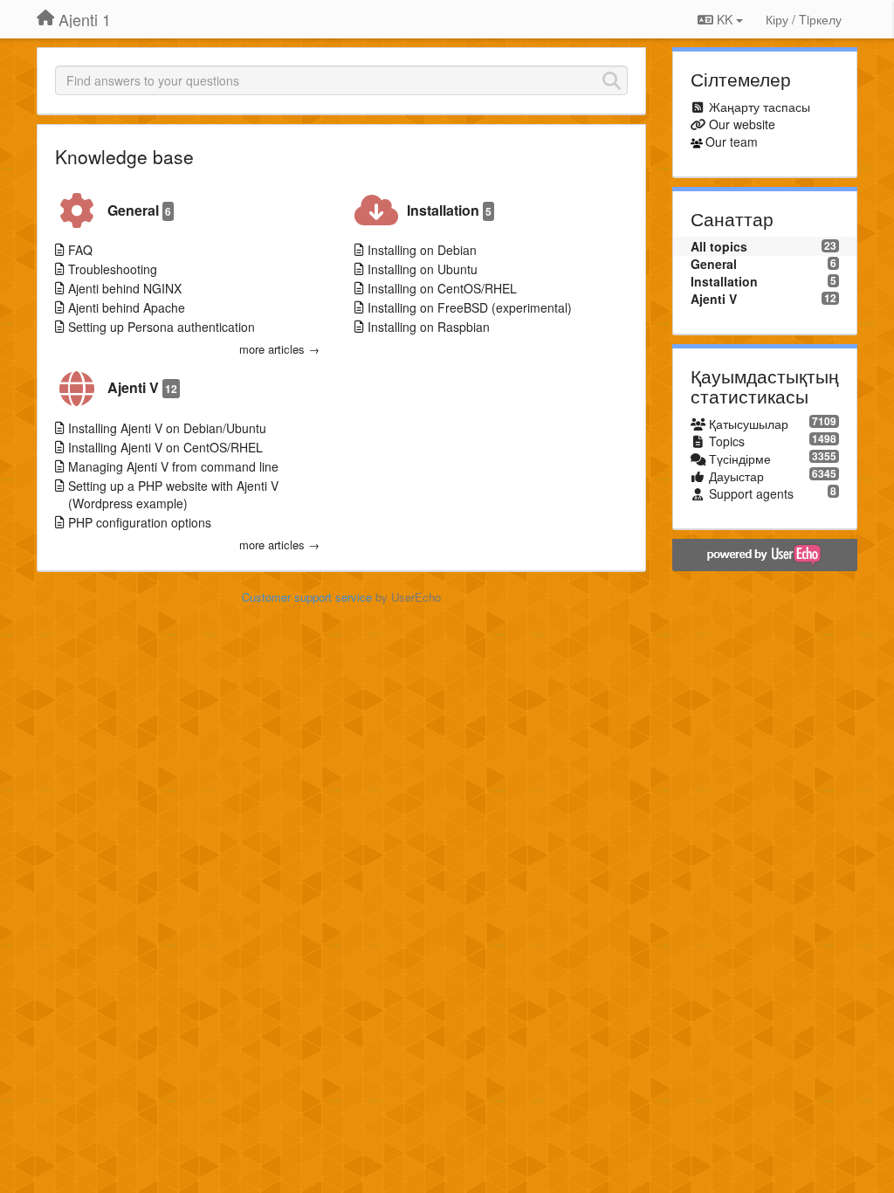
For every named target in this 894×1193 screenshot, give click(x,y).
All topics (719, 246)
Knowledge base (124, 156)
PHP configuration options (139, 522)
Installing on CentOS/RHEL (442, 288)
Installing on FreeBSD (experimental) (470, 307)
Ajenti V (142, 387)
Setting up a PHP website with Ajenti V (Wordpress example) (173, 494)
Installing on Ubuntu (423, 269)
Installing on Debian (422, 250)
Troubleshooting (112, 269)
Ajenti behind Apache (126, 307)
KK (724, 19)
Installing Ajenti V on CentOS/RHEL (165, 447)
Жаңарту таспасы (759, 106)
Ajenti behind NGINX (125, 288)
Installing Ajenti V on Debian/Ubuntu (167, 428)
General (139, 210)
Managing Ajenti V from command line (173, 466)
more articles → (279, 349)
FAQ (80, 250)
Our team (731, 141)
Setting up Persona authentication (161, 326)
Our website (742, 124)
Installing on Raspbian (429, 326)
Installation (449, 210)
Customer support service (307, 597)
